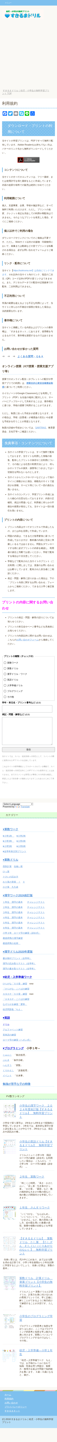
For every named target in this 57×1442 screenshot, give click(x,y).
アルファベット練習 (13, 1029)
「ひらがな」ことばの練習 (16, 989)
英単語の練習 (9, 1035)
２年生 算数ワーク (31, 1176)
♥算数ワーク (10, 829)
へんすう (7, 1065)
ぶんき (6, 1060)
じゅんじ (7, 1055)
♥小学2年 (21, 836)
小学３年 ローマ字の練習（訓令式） (21, 933)
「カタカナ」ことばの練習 (16, 999)
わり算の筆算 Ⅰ (11, 882)
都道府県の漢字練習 (13, 938)
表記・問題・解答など (16, 714)
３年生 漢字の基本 (13, 912)
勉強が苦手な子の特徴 (16, 1083)
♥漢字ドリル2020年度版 (18, 951)
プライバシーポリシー (16, 1407)
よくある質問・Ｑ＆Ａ (30, 356)
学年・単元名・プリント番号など (21, 702)
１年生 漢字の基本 (13, 902)
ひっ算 (6, 871)
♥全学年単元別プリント (14, 851)
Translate (25, 807)
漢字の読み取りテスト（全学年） (19, 963)
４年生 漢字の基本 (13, 917)
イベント (7, 1075)
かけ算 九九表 (10, 887)
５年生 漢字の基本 (13, 923)
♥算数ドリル (10, 859)
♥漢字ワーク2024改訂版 (18, 895)
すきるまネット (12, 1411)
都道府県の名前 (11, 943)
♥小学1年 (8, 836)
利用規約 (9, 1399)
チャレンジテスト (36, 902)
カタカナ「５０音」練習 (15, 994)
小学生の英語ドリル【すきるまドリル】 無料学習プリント (36, 1145)
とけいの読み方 (10, 877)
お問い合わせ (11, 1403)
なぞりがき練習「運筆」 (15, 1004)
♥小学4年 (21, 841)
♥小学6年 (21, 846)
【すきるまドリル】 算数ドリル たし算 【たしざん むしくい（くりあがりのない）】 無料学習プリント (36, 1246)
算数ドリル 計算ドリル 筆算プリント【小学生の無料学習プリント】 (36, 1282)
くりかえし (8, 1070)
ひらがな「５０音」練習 (15, 983)
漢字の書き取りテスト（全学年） (19, 968)
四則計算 (7, 866)
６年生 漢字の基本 (13, 928)
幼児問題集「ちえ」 (13, 1009)
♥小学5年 (7, 846)
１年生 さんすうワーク (34, 1207)
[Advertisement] (28, 56)
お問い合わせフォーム (27, 640)
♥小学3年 (8, 841)
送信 (28, 749)
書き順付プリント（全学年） (17, 958)
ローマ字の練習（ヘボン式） (17, 1040)
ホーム (8, 1395)
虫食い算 (18, 866)
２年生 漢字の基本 (13, 907)
